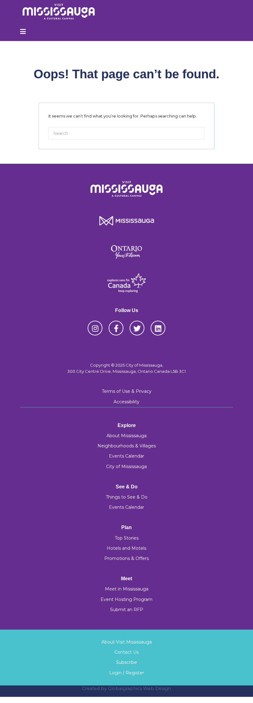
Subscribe (126, 662)
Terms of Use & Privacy (126, 391)
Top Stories (127, 538)
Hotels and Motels (126, 548)
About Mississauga (126, 435)
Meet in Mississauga (126, 589)
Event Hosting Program (126, 599)
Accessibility (126, 402)
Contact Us (126, 652)
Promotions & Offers (126, 558)
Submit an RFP (126, 609)
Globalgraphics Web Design (139, 688)
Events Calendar (126, 456)
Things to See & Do (126, 497)
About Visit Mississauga (127, 642)
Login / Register (126, 673)
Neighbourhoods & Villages (126, 446)
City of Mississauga (126, 466)
